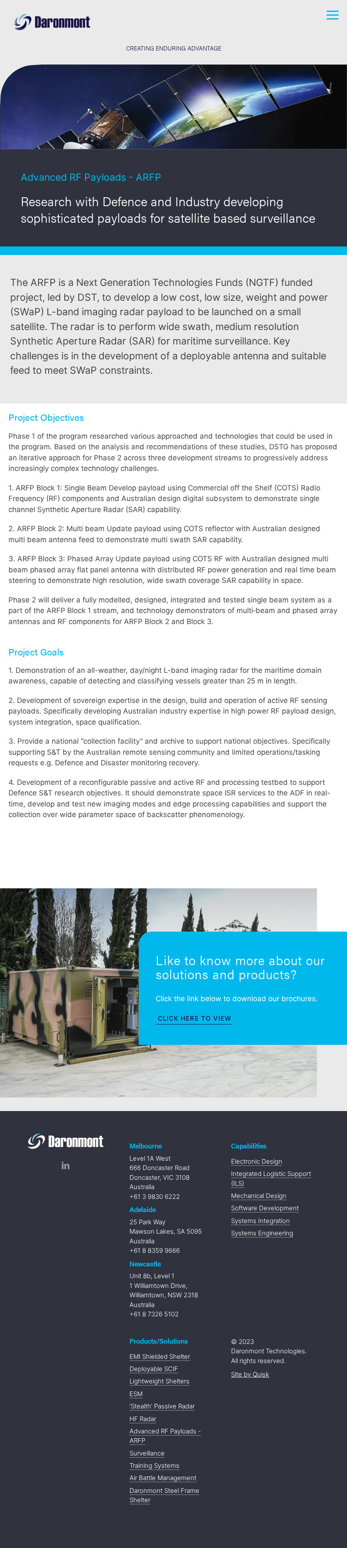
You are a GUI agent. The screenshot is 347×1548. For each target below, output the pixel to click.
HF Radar (142, 1419)
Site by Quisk (250, 1374)
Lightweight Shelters (159, 1381)
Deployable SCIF (153, 1369)
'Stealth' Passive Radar (162, 1406)
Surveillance (147, 1453)
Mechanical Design (258, 1196)
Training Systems (154, 1465)
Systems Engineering (262, 1233)
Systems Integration (260, 1221)
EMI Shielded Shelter (159, 1356)
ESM (136, 1394)
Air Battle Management (162, 1478)
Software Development (265, 1208)
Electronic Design (256, 1161)
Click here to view (194, 1018)
